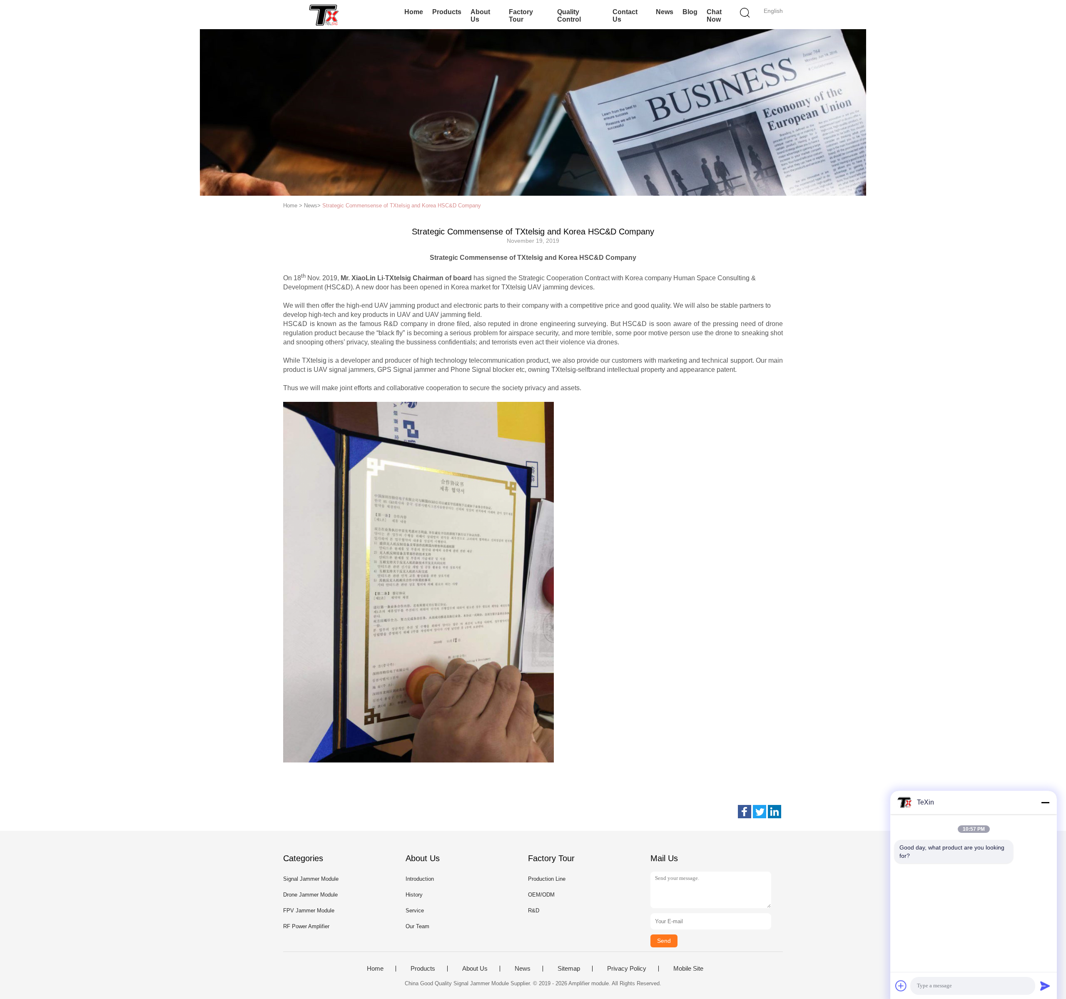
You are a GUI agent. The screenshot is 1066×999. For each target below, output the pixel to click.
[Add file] (901, 986)
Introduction (420, 879)
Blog (689, 11)
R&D (533, 910)
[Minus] (1045, 802)
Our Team (417, 926)
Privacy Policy (626, 969)
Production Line (546, 879)
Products (446, 11)
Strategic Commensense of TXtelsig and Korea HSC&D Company (401, 205)
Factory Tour (521, 15)
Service (415, 910)
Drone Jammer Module (310, 895)
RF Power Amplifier (306, 926)
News (664, 11)
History (414, 895)
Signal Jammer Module (311, 879)
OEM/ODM (541, 895)
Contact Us (625, 15)
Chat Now (714, 15)
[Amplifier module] (323, 14)
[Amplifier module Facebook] (744, 811)
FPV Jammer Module (308, 910)
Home (413, 11)
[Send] (1045, 986)
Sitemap (569, 969)
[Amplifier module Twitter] (759, 811)
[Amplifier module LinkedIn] (774, 811)
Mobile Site (688, 969)
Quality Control (569, 15)
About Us (480, 15)
